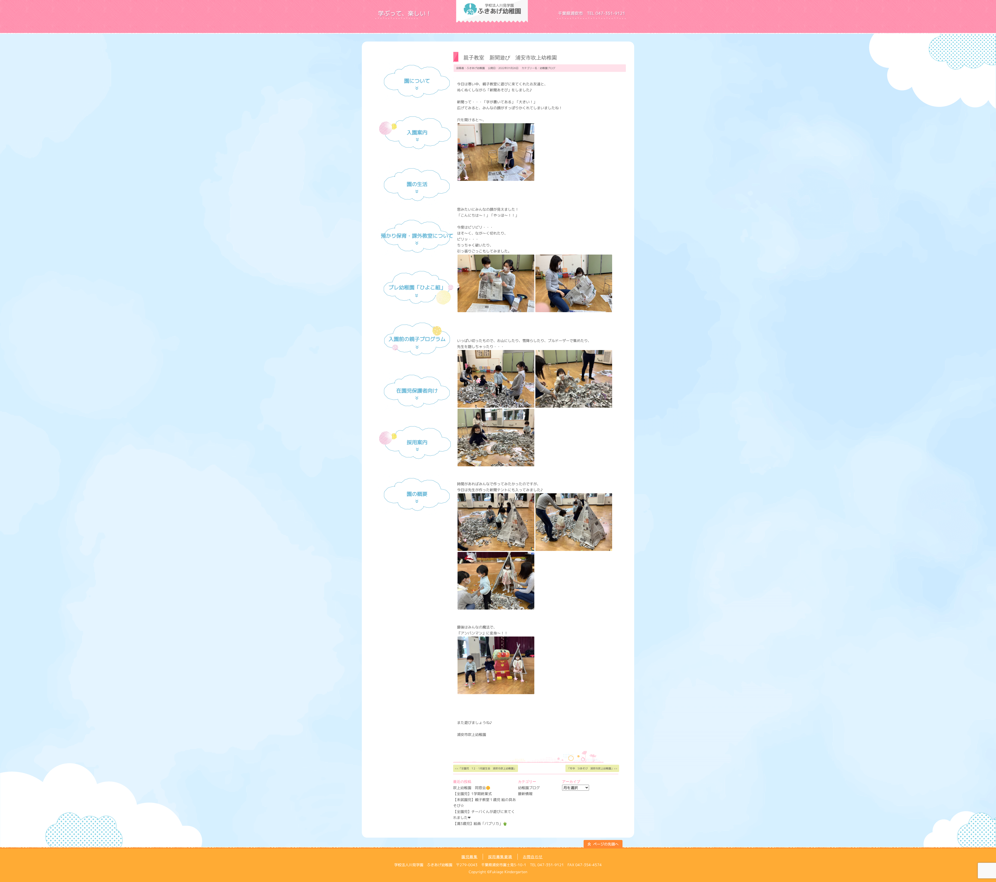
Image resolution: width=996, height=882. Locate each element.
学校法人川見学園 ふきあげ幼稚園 (558, 20)
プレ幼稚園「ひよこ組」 (417, 287)
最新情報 (525, 793)
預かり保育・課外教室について (417, 235)
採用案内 (417, 442)
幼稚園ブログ (547, 68)
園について (417, 80)
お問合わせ (533, 856)
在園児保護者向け (417, 390)
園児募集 (469, 856)
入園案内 (417, 132)
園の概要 (417, 493)
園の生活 (417, 184)
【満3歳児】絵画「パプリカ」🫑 (480, 823)
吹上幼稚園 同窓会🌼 (471, 787)
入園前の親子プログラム (417, 339)
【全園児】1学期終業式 (472, 793)
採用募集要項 (500, 856)
